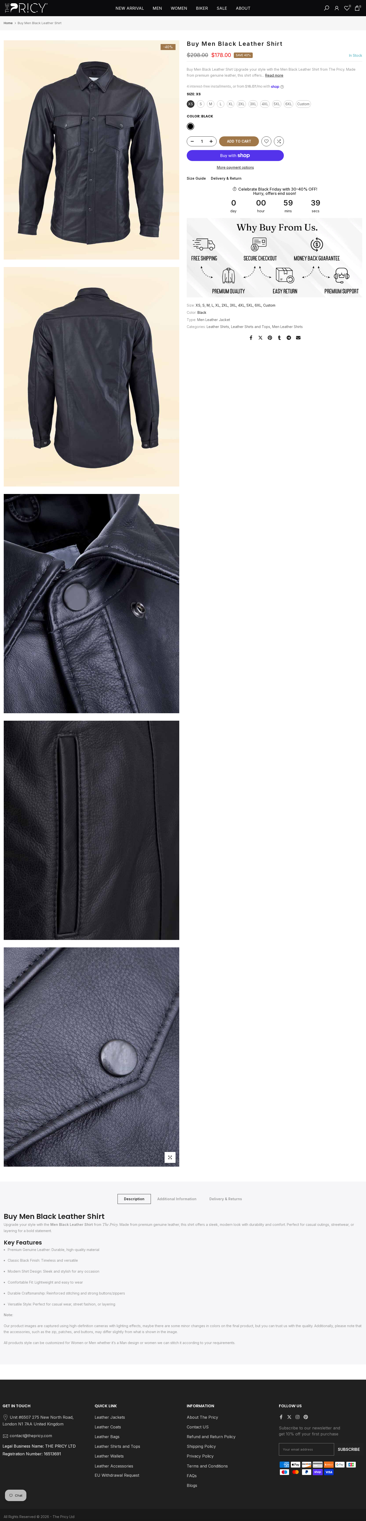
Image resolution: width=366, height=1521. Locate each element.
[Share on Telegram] (289, 338)
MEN (157, 8)
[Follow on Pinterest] (306, 1417)
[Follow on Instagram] (297, 1417)
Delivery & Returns (225, 1199)
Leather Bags (107, 1436)
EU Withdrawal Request (117, 1475)
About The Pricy (202, 1417)
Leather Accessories (114, 1466)
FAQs (192, 1475)
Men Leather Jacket (213, 320)
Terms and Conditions (207, 1466)
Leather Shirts (218, 327)
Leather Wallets (109, 1456)
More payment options (235, 167)
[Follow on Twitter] (289, 1417)
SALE (222, 8)
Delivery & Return (226, 178)
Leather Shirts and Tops (250, 327)
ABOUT (243, 8)
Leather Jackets (110, 1417)
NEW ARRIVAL (130, 8)
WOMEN (179, 8)
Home (8, 23)
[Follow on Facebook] (281, 1417)
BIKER (202, 8)
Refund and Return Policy (211, 1436)
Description (134, 1199)
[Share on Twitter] (260, 338)
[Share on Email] (298, 338)
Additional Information (176, 1199)
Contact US (198, 1426)
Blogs (192, 1485)
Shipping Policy (201, 1446)
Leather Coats (108, 1426)
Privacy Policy (200, 1456)
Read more (274, 75)
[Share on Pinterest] (270, 338)
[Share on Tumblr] (279, 338)
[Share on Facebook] (251, 338)
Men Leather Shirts (287, 327)
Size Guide (196, 178)
